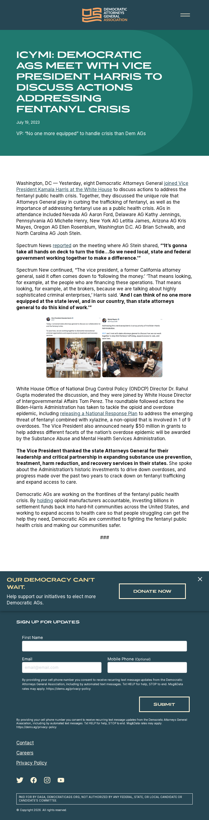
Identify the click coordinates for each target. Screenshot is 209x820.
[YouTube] (60, 780)
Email (27, 659)
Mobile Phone (128, 659)
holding (45, 500)
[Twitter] (19, 780)
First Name (32, 637)
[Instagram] (47, 780)
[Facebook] (33, 780)
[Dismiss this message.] (200, 579)
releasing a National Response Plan (98, 413)
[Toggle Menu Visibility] (185, 15)
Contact (25, 743)
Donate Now (152, 591)
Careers (24, 753)
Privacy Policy (31, 763)
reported (62, 245)
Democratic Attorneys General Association (104, 15)
